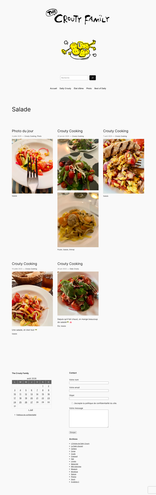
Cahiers (74, 449)
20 (31, 398)
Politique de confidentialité (26, 415)
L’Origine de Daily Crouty (80, 444)
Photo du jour (22, 131)
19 (26, 398)
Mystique (74, 472)
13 (31, 394)
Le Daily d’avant (77, 446)
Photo (39, 136)
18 (20, 398)
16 (49, 394)
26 (26, 402)
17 (15, 398)
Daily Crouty (74, 269)
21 (37, 398)
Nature (73, 474)
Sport (73, 479)
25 (20, 402)
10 (15, 394)
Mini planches (76, 466)
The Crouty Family (20, 373)
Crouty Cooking (30, 136)
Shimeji (71, 250)
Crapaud (74, 456)
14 (37, 394)
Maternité (74, 464)
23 (48, 398)
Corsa (73, 451)
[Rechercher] (92, 77)
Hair (72, 459)
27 (31, 402)
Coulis (73, 454)
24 (15, 402)
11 (20, 394)
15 (43, 394)
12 (26, 394)
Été (58, 326)
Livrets (73, 461)
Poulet (59, 250)
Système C (75, 482)
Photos (73, 477)
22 (43, 398)
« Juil (30, 410)
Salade (14, 196)
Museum (74, 469)
